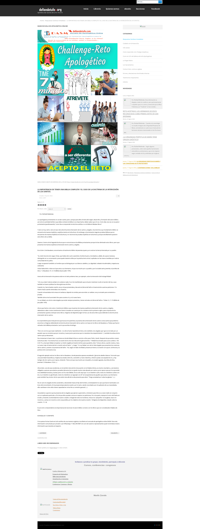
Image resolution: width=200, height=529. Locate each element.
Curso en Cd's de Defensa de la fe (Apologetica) (137, 56)
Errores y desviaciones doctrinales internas (136, 73)
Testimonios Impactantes (131, 78)
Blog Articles (131, 172)
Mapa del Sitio (44, 514)
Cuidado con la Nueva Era (131, 43)
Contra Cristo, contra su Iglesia (132, 69)
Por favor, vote (42, 209)
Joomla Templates (45, 525)
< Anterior (42, 433)
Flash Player (53, 448)
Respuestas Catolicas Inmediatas (55, 21)
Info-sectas (126, 48)
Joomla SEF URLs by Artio (42, 437)
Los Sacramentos (128, 65)
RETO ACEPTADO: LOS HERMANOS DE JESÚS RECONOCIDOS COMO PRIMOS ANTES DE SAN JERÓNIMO (140, 114)
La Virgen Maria (127, 60)
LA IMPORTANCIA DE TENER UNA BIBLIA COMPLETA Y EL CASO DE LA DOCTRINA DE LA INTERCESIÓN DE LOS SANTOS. (78, 190)
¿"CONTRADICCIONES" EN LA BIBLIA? (148, 168)
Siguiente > (114, 433)
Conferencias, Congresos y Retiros (62, 484)
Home (42, 21)
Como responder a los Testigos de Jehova (135, 52)
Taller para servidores (59, 476)
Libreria (125, 82)
